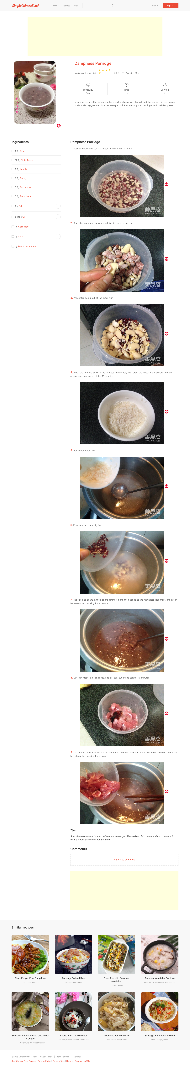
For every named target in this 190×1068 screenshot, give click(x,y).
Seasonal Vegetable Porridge (160, 978)
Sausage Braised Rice (73, 978)
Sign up (170, 5)
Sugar (21, 236)
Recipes (66, 5)
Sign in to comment (124, 859)
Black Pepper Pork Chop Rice (30, 978)
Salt (21, 206)
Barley (23, 178)
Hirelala (69, 1061)
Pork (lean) (26, 196)
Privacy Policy (46, 1056)
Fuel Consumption (27, 246)
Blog (76, 5)
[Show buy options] (58, 206)
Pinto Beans (27, 160)
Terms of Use (63, 1056)
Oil (23, 216)
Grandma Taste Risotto (116, 1035)
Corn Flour (23, 226)
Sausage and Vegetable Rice (160, 1035)
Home (56, 5)
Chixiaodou (26, 187)
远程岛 (87, 1061)
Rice (22, 151)
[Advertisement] (95, 36)
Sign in (155, 5)
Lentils (23, 169)
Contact (77, 1056)
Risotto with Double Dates (73, 1035)
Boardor (78, 1061)
